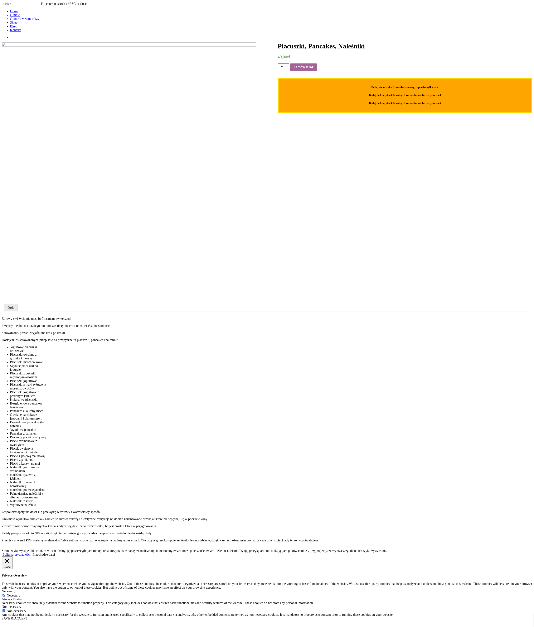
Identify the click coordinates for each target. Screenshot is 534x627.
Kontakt (15, 30)
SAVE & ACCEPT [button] (14, 618)
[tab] (11, 307)
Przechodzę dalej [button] (44, 554)
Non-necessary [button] (11, 606)
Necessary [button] (8, 591)
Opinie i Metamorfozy (24, 18)
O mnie (15, 15)
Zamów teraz (303, 67)
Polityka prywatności (16, 554)
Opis (11, 307)
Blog (13, 26)
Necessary (13, 595)
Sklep (14, 22)
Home (14, 11)
